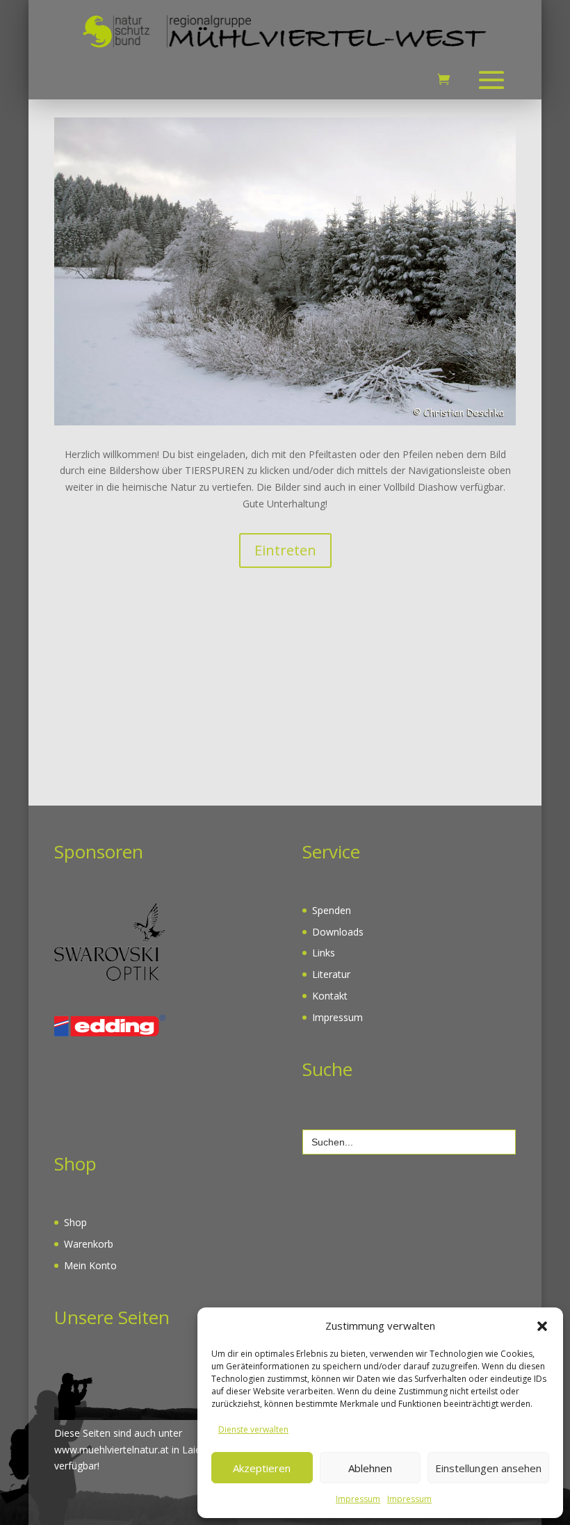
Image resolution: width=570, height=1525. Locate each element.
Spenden (331, 910)
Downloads (338, 931)
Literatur (331, 974)
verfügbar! (76, 1465)
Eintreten (285, 550)
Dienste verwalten (253, 1429)
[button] (542, 1326)
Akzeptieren (262, 1468)
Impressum (358, 1499)
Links (323, 952)
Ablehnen (370, 1468)
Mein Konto (90, 1265)
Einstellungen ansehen (488, 1468)
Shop (75, 1222)
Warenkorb (88, 1243)
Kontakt (330, 995)
